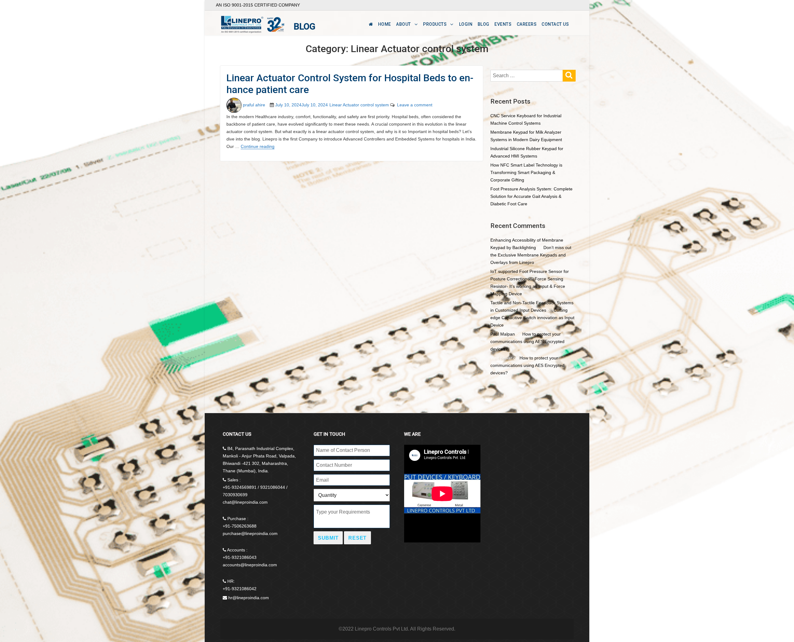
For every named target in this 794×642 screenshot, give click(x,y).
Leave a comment (413, 104)
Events (502, 24)
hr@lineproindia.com (248, 597)
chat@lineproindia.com (245, 502)
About (403, 24)
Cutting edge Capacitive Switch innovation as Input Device (532, 318)
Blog (483, 24)
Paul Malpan (502, 334)
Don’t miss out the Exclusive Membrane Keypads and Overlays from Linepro (530, 255)
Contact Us (555, 24)
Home (384, 24)
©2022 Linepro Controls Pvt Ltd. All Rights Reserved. (397, 628)
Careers (527, 24)
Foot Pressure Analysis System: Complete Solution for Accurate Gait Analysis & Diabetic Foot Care (531, 196)
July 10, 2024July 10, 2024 (301, 104)
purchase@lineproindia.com (250, 533)
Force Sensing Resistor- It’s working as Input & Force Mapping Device (527, 286)
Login (466, 24)
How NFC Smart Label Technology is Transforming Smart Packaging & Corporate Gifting (526, 172)
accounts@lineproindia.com (250, 564)
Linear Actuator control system (359, 104)
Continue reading (257, 146)
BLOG (304, 26)
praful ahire (254, 104)
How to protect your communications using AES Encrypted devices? (527, 341)
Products (435, 24)
